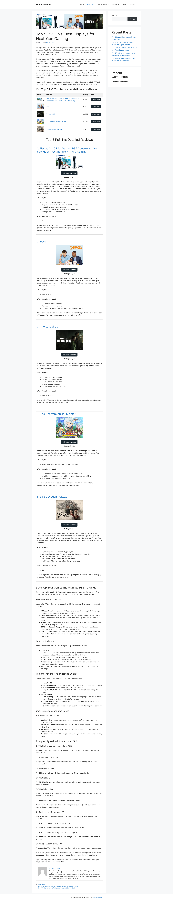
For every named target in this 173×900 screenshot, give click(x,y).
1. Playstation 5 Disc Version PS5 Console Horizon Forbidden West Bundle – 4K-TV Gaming (67, 150)
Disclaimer (115, 4)
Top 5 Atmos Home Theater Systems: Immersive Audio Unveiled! (58, 886)
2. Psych (42, 241)
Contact (132, 4)
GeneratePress (97, 897)
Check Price (96, 100)
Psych (48, 106)
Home (82, 4)
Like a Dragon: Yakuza (54, 129)
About (125, 4)
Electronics (90, 4)
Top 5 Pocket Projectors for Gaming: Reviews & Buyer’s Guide (56, 888)
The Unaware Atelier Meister (56, 122)
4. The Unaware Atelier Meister (56, 413)
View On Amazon (69, 173)
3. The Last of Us (47, 326)
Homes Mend (43, 4)
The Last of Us (51, 114)
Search (114, 15)
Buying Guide (102, 4)
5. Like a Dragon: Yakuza (52, 496)
